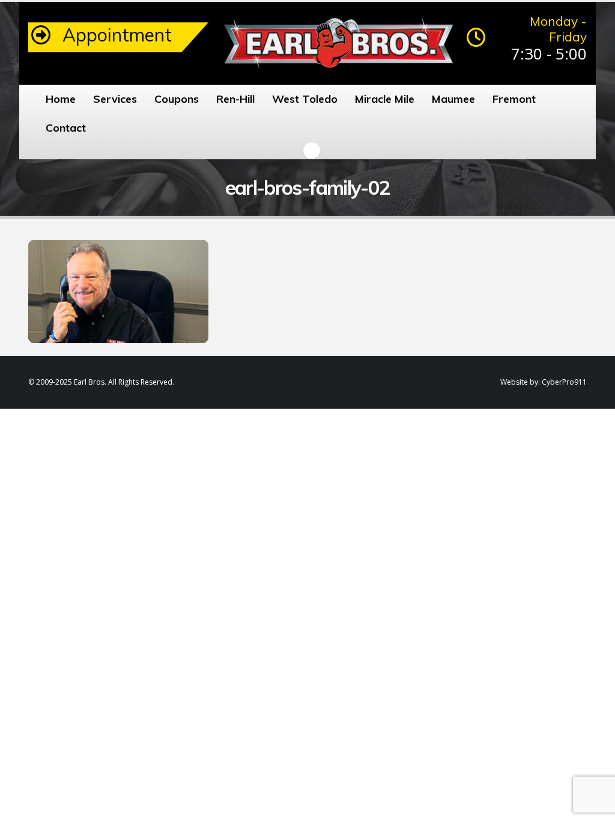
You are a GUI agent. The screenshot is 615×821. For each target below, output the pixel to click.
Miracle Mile (384, 99)
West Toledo (305, 99)
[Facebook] (311, 150)
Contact (66, 128)
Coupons (176, 99)
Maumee (453, 99)
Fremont (514, 99)
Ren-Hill (235, 99)
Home (61, 99)
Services (115, 99)
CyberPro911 (564, 382)
